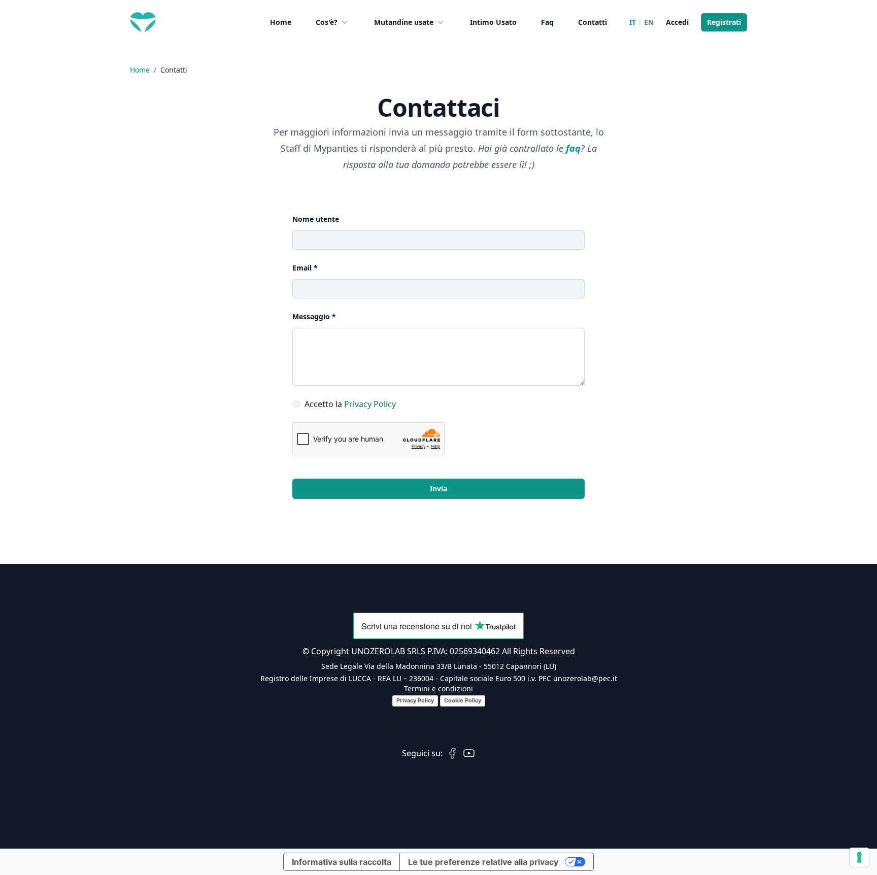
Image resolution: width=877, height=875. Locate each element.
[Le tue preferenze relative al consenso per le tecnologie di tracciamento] (859, 857)
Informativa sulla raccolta (341, 862)
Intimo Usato (493, 22)
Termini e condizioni (438, 688)
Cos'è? (327, 22)
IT (632, 22)
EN (649, 22)
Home (280, 22)
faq (573, 148)
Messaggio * (314, 316)
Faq (547, 22)
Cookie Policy (462, 700)
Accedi (677, 22)
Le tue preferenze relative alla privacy (483, 862)
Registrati (724, 22)
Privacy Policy (370, 404)
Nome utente (315, 219)
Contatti (592, 22)
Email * (305, 268)
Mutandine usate (403, 22)
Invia (438, 488)
